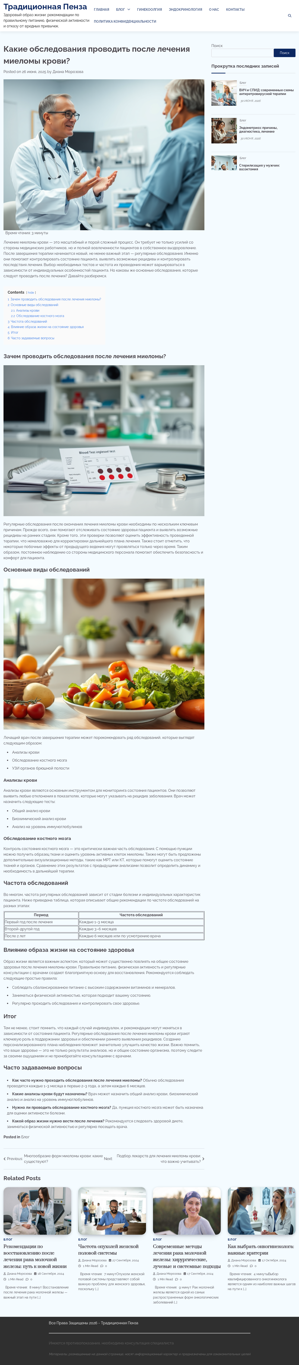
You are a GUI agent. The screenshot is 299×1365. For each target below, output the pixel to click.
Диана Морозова (68, 71)
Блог (120, 9)
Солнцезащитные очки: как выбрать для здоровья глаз (261, 167)
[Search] (289, 15)
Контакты (235, 9)
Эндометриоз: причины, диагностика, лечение (258, 92)
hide (31, 292)
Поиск (217, 46)
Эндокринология (185, 9)
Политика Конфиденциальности (125, 21)
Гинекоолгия (149, 9)
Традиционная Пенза (45, 6)
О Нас (214, 9)
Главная (101, 9)
